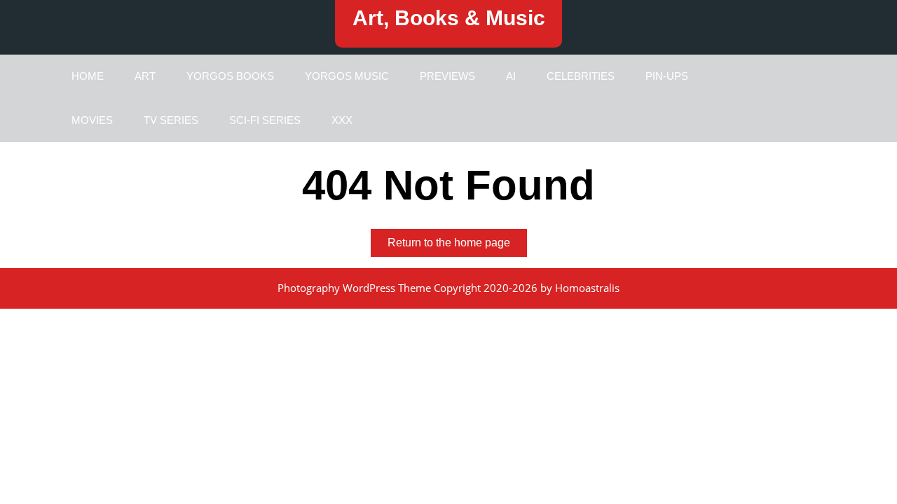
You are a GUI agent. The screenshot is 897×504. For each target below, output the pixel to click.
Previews (447, 76)
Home (87, 76)
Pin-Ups (666, 76)
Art (145, 76)
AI (511, 76)
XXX (341, 120)
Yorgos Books (230, 76)
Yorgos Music (347, 76)
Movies (92, 120)
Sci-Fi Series (265, 120)
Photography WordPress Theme (354, 288)
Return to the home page (457, 246)
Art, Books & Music (448, 17)
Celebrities (581, 76)
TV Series (171, 120)
